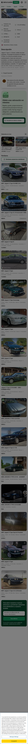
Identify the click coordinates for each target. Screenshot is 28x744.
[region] (14, 728)
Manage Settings (14, 736)
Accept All (14, 741)
